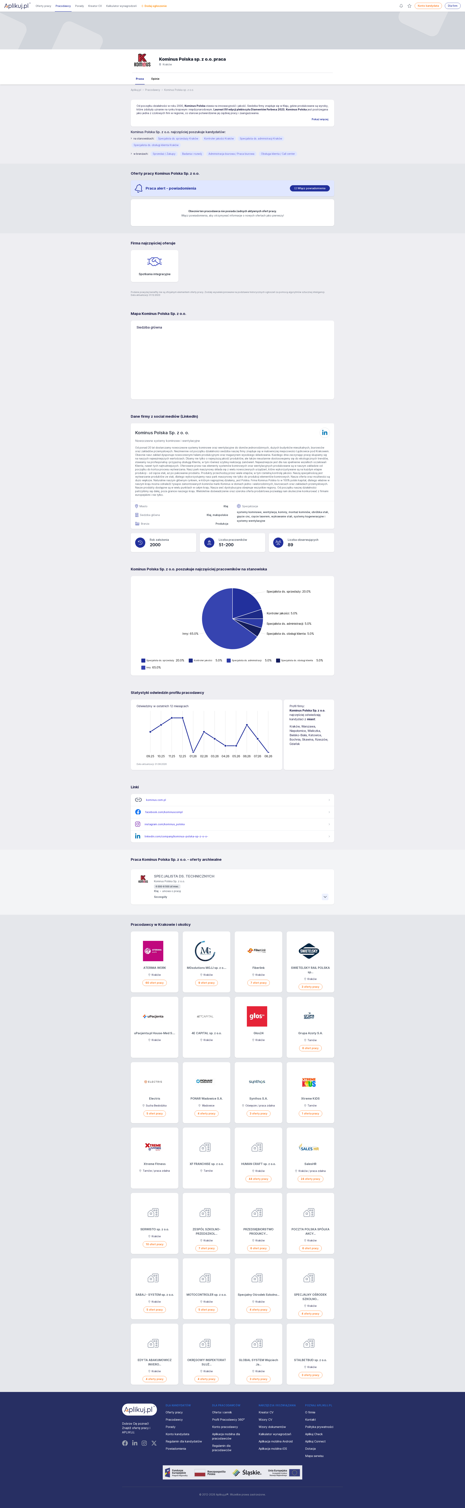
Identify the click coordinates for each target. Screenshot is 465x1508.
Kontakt (310, 1419)
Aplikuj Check (314, 1434)
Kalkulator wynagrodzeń (121, 5)
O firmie (310, 1412)
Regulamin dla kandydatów (184, 1441)
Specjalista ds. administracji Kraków (261, 138)
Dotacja (310, 1448)
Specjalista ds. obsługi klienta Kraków (156, 145)
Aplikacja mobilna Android (276, 1441)
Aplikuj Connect (315, 1441)
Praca (140, 78)
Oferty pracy (43, 5)
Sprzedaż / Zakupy (164, 153)
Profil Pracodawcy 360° (228, 1419)
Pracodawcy (63, 5)
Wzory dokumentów (272, 1427)
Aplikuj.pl (136, 89)
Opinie (155, 78)
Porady (79, 5)
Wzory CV (265, 1419)
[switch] (310, 188)
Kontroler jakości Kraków (219, 138)
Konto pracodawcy (225, 1427)
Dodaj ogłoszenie (156, 5)
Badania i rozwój (192, 153)
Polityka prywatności (319, 1427)
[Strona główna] (17, 6)
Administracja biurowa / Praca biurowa (231, 153)
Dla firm (453, 5)
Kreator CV (95, 5)
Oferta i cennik (222, 1412)
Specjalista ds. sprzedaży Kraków (178, 138)
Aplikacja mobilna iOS (273, 1448)
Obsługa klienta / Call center (278, 153)
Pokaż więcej (320, 119)
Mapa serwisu (314, 1456)
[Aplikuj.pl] (139, 1409)
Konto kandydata (428, 5)
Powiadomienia (176, 1448)
